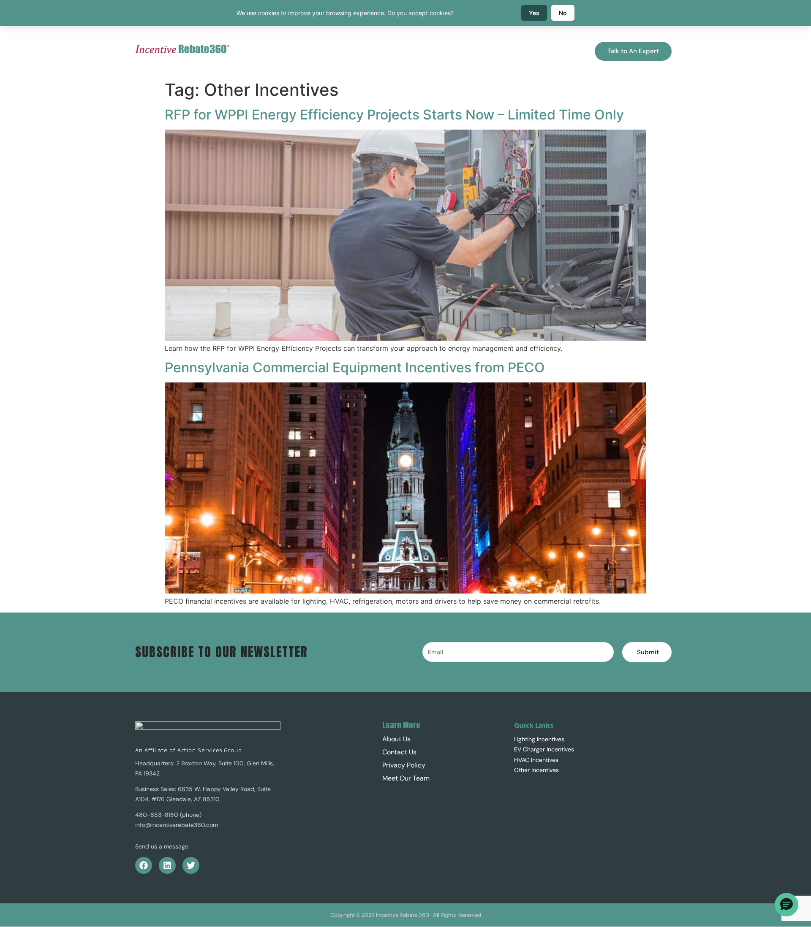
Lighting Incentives (539, 739)
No (563, 12)
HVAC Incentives (536, 760)
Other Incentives (536, 770)
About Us (525, 51)
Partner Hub (408, 51)
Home (251, 51)
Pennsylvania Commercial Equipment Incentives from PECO (355, 367)
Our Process (284, 51)
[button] (529, 51)
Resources (447, 51)
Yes (534, 12)
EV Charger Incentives (544, 749)
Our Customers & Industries (346, 51)
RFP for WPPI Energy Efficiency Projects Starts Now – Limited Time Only (394, 114)
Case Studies (487, 51)
